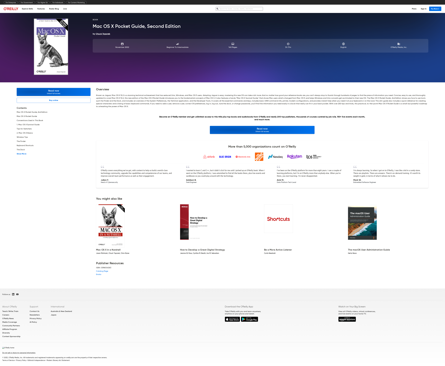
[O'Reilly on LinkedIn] (13, 294)
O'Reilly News (8, 318)
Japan (53, 315)
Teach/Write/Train (10, 311)
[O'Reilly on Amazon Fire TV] (347, 321)
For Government (27, 3)
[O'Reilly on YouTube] (17, 294)
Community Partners (11, 325)
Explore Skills (27, 9)
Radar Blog (54, 9)
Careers (5, 315)
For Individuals (57, 3)
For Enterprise (11, 3)
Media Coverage (9, 322)
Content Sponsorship (11, 336)
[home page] (11, 8)
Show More (21, 154)
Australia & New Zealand (61, 311)
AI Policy (33, 322)
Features (41, 9)
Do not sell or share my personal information (18, 353)
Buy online (53, 100)
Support (34, 306)
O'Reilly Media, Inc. (399, 47)
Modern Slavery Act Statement (58, 360)
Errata (98, 274)
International (57, 306)
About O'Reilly (9, 306)
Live (65, 9)
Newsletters (35, 315)
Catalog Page (102, 271)
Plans (414, 9)
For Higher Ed (43, 3)
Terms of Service (8, 360)
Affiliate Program (9, 329)
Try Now (434, 9)
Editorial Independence (36, 360)
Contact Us (34, 311)
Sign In (423, 9)
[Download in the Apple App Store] (232, 321)
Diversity (6, 333)
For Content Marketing (76, 3)
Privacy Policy (35, 318)
